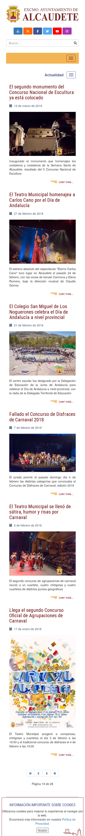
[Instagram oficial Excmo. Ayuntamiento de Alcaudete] (67, 31)
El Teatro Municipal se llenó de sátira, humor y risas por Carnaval (40, 512)
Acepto (42, 830)
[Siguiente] (46, 773)
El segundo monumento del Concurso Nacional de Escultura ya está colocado (41, 92)
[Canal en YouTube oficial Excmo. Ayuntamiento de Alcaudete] (57, 31)
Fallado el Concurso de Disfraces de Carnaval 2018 (42, 416)
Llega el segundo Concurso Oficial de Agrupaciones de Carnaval (36, 615)
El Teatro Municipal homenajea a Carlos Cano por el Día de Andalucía (42, 200)
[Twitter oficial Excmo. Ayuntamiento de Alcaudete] (47, 31)
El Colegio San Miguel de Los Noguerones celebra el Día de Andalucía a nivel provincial (38, 312)
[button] (18, 31)
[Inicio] (30, 773)
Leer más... (66, 182)
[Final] (55, 773)
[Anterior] (38, 773)
